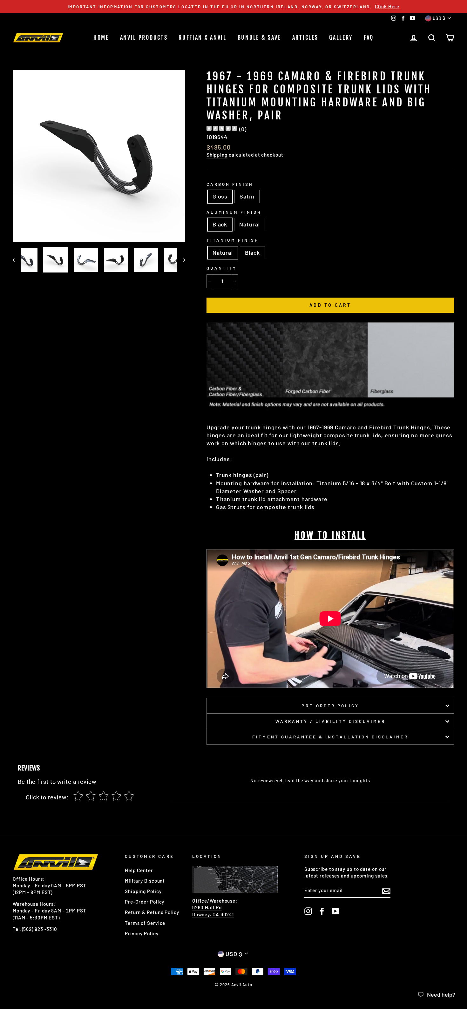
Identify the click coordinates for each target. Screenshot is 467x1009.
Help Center (139, 870)
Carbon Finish (230, 184)
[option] (233, 6)
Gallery (341, 37)
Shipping (216, 155)
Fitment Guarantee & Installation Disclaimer (330, 736)
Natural (249, 224)
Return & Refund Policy (152, 912)
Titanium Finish (232, 240)
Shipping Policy (143, 891)
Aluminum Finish (234, 212)
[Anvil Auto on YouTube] (335, 911)
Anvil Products (144, 37)
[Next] (181, 259)
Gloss (220, 196)
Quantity (221, 268)
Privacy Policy (142, 933)
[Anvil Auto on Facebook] (322, 911)
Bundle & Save (259, 37)
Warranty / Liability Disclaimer (330, 721)
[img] (221, 129)
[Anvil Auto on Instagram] (308, 911)
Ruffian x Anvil (203, 37)
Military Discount (145, 881)
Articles (305, 37)
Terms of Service (145, 923)
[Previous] (17, 259)
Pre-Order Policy (330, 705)
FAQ (369, 37)
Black (220, 224)
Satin (247, 196)
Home (101, 37)
